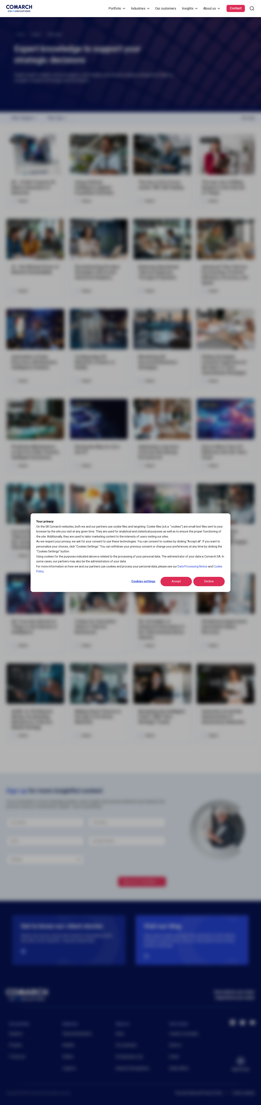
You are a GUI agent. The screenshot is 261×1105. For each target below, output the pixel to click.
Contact (236, 8)
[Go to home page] (19, 8)
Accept (176, 581)
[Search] (252, 8)
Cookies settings (143, 581)
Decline (209, 581)
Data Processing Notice (192, 566)
